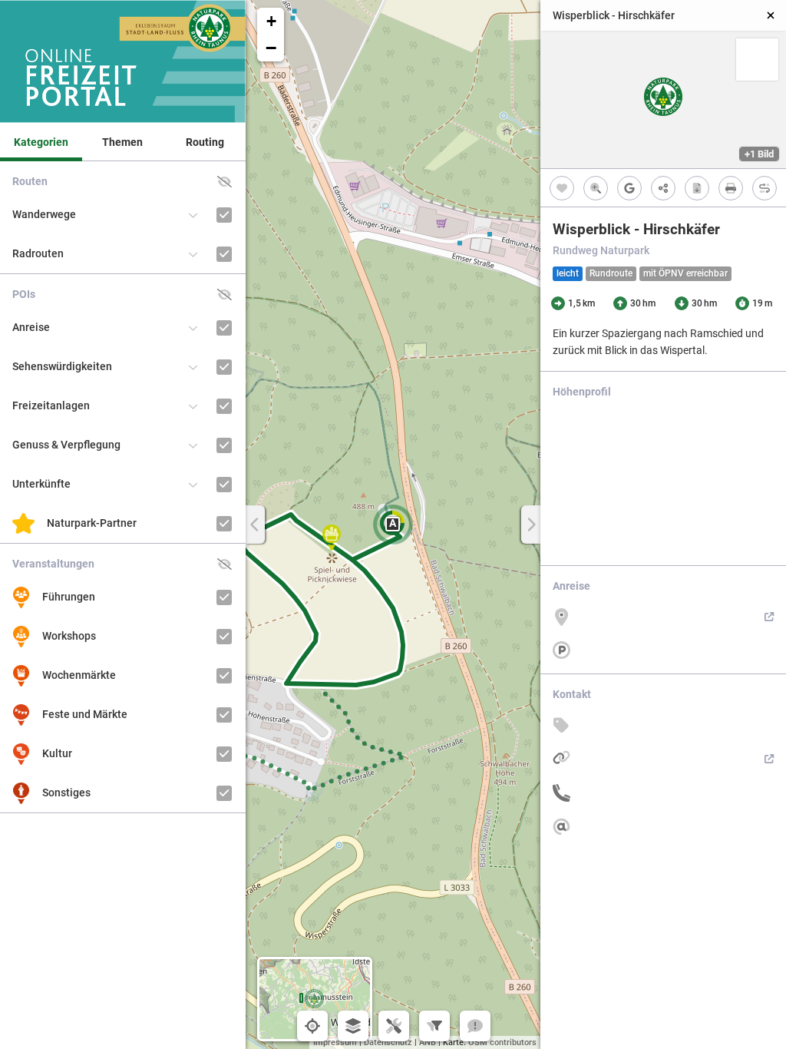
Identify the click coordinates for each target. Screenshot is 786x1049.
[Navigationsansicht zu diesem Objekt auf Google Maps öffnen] (629, 188)
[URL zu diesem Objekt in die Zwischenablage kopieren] (663, 188)
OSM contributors (502, 1042)
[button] (331, 537)
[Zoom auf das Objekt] (595, 188)
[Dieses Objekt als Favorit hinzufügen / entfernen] (562, 188)
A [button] (392, 523)
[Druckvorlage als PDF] (730, 188)
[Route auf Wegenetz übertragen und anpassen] (764, 188)
